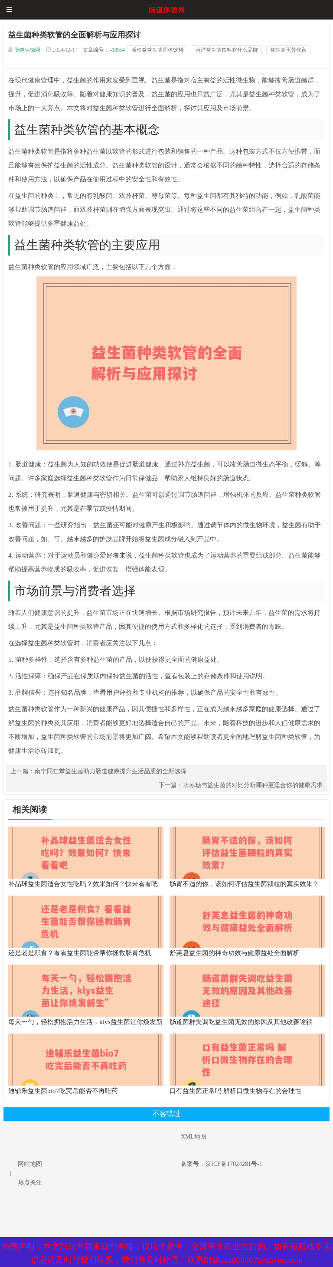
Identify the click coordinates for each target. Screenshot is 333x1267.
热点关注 (30, 1182)
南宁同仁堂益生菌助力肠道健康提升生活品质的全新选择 (110, 771)
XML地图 (193, 1136)
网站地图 (30, 1164)
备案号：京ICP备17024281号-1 (221, 1164)
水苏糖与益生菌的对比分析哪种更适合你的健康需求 (253, 785)
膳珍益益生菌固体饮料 (157, 50)
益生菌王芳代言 (288, 50)
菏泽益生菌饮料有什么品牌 (227, 50)
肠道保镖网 (27, 50)
